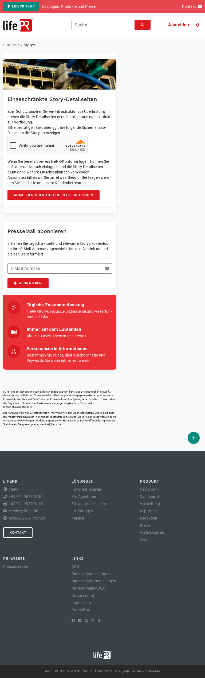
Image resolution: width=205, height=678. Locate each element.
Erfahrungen (82, 511)
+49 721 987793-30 (25, 496)
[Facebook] (73, 620)
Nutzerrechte (83, 595)
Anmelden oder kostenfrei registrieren (53, 195)
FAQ (143, 540)
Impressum (81, 602)
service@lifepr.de (50, 424)
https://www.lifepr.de (27, 518)
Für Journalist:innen (89, 504)
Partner (78, 518)
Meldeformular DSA (88, 588)
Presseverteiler (16, 566)
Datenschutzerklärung (91, 574)
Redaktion (148, 518)
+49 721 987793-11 (25, 504)
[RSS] (86, 620)
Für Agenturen (84, 496)
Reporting (148, 511)
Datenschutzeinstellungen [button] (94, 581)
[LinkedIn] (79, 620)
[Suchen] (143, 25)
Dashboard (149, 496)
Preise (145, 525)
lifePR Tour (23, 6)
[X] (92, 620)
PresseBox (81, 610)
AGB (75, 566)
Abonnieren (30, 283)
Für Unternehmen (86, 489)
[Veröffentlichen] (194, 438)
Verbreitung (150, 504)
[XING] (99, 620)
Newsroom (149, 489)
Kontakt (18, 532)
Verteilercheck (152, 532)
